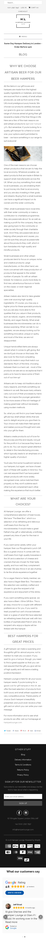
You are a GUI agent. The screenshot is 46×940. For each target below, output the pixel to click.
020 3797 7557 (13, 8)
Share (17, 731)
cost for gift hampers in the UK (23, 686)
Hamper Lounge (18, 840)
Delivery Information (23, 760)
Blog (23, 54)
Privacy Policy (23, 775)
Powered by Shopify (32, 840)
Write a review (14, 893)
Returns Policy (23, 770)
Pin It (24, 731)
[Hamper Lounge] (23, 22)
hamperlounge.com (13, 722)
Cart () (34, 8)
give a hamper (17, 659)
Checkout (23, 11)
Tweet (8, 731)
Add (31, 731)
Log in (24, 8)
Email (39, 731)
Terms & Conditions (23, 765)
